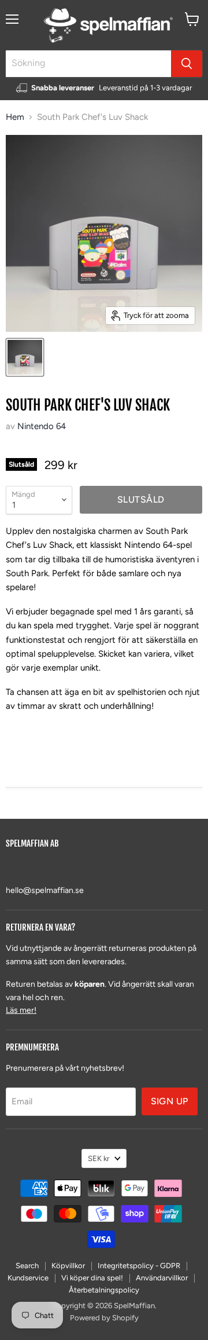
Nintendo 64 (41, 426)
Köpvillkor (68, 1265)
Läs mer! (21, 1010)
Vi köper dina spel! (92, 1277)
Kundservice (28, 1277)
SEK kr (98, 1158)
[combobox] (88, 63)
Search (27, 1265)
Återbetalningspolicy (104, 1290)
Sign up (169, 1101)
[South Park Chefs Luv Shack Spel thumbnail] (24, 357)
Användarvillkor (162, 1277)
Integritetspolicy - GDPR (139, 1265)
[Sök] (186, 63)
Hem (15, 117)
